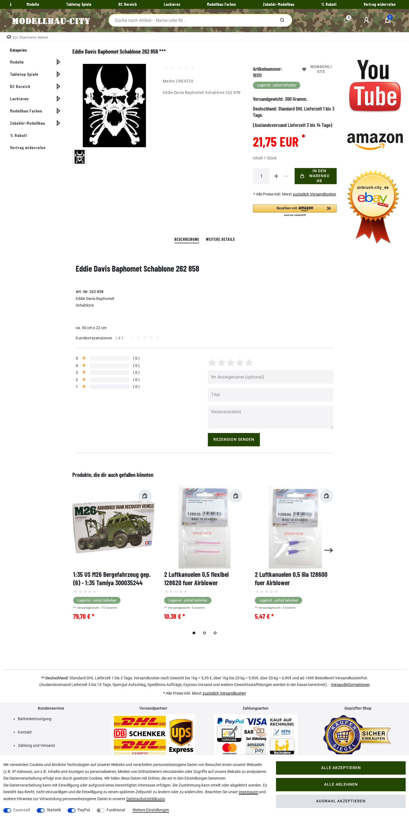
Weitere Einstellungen (150, 810)
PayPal (84, 810)
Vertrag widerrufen (28, 147)
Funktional (116, 810)
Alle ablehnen (341, 784)
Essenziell (21, 810)
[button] (295, 210)
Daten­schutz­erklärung (145, 799)
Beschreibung (186, 239)
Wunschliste (321, 69)
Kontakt (25, 732)
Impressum (248, 792)
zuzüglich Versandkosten (314, 194)
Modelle (17, 61)
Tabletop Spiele (24, 74)
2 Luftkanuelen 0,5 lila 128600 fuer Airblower (291, 578)
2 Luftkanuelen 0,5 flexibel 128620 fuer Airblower (196, 578)
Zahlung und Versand (36, 745)
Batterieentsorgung (34, 719)
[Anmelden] (367, 20)
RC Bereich (20, 86)
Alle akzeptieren (341, 767)
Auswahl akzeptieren (341, 801)
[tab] (187, 239)
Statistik (54, 810)
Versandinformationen (350, 684)
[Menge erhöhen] (276, 176)
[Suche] (282, 20)
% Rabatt (18, 135)
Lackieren (19, 98)
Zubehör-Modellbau (27, 123)
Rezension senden (233, 439)
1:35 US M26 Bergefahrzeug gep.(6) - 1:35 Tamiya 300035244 (112, 578)
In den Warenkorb (319, 176)
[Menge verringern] (286, 176)
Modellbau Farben (26, 110)
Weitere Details (220, 239)
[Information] (10, 4)
